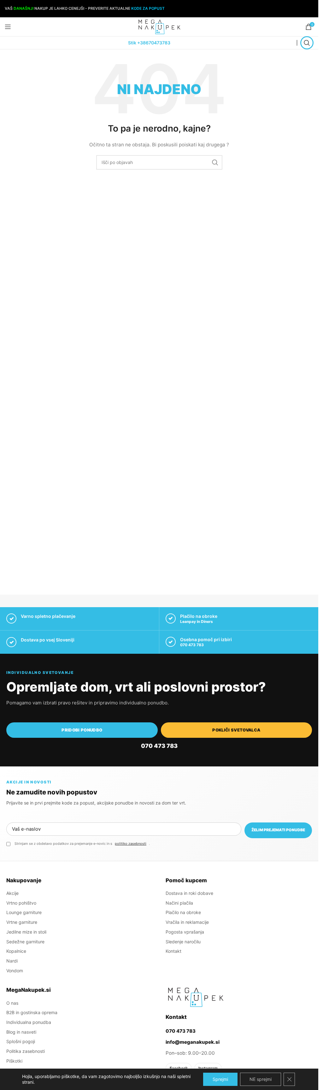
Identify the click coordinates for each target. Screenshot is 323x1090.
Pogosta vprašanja (185, 932)
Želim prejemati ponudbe (278, 829)
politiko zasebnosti (130, 843)
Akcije (12, 893)
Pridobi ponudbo (82, 729)
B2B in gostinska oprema (31, 1012)
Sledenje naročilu (183, 941)
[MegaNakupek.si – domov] (196, 997)
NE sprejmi (261, 1079)
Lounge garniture (24, 912)
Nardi (12, 960)
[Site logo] (159, 26)
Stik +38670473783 (149, 42)
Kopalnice (16, 951)
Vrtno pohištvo (21, 903)
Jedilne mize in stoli (26, 932)
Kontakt (173, 951)
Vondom (14, 970)
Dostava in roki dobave (189, 893)
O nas (12, 1003)
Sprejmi (220, 1079)
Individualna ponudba (28, 1022)
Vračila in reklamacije (187, 922)
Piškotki (14, 1061)
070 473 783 (192, 644)
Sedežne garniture (25, 941)
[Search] (307, 43)
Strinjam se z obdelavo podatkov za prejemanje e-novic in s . (82, 843)
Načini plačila (179, 903)
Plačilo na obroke (183, 912)
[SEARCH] (215, 162)
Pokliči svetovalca (236, 729)
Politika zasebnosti (25, 1051)
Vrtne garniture (21, 922)
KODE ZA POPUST (148, 8)
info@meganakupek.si (193, 1042)
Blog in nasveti (21, 1032)
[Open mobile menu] (8, 26)
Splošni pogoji (20, 1041)
